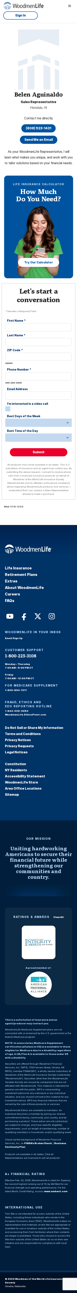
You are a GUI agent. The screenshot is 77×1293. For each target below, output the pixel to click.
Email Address (17, 389)
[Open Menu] (70, 6)
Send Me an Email (38, 140)
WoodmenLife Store (21, 782)
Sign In (20, 15)
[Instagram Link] (51, 615)
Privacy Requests (19, 746)
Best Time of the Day (22, 430)
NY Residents (16, 770)
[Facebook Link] (23, 615)
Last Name (16, 335)
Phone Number (19, 369)
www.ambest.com (56, 1191)
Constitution (15, 764)
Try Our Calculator (38, 262)
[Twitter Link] (37, 615)
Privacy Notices (18, 740)
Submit (39, 452)
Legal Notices (16, 752)
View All (58, 917)
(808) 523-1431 (38, 128)
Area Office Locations (23, 788)
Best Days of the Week (23, 416)
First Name (16, 320)
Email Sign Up (14, 638)
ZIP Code (15, 350)
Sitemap (12, 794)
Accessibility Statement (25, 776)
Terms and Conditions (23, 734)
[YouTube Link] (9, 615)
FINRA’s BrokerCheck (38, 1143)
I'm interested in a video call (27, 403)
